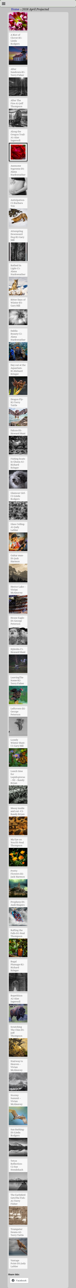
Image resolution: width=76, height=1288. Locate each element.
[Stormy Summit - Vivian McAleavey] (18, 1082)
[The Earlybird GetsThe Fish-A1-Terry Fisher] (18, 1182)
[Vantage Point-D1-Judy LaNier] (18, 1247)
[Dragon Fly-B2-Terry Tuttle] (18, 386)
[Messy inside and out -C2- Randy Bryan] (18, 795)
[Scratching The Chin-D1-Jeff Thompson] (18, 1014)
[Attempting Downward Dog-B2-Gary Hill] (18, 218)
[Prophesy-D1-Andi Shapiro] (18, 889)
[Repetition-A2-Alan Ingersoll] (18, 983)
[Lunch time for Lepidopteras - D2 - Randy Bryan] (18, 758)
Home (15, 9)
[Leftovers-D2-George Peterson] (18, 696)
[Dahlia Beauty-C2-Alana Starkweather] (18, 318)
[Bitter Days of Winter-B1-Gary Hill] (18, 287)
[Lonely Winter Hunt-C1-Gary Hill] (18, 727)
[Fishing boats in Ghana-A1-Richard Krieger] (18, 446)
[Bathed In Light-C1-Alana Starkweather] (18, 252)
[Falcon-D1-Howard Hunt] (18, 418)
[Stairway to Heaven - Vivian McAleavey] (18, 1048)
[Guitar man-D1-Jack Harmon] (18, 542)
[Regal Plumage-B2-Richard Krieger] (18, 949)
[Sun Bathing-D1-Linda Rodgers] (18, 1117)
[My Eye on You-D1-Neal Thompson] (18, 827)
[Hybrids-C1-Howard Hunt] (18, 636)
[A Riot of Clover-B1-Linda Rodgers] (18, 22)
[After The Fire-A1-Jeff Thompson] (18, 87)
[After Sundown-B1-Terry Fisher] (18, 56)
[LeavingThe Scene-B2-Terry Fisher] (18, 664)
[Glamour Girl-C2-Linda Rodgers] (18, 480)
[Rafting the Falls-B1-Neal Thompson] (18, 917)
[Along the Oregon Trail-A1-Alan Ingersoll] (18, 119)
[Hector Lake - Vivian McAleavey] (18, 574)
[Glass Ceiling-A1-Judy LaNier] (18, 511)
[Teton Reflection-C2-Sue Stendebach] (18, 1148)
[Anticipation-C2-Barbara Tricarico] (18, 187)
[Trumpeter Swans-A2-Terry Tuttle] (18, 1216)
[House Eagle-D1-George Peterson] (18, 605)
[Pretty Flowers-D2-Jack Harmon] (18, 858)
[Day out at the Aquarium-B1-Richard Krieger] (18, 352)
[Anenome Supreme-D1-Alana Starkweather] (18, 153)
